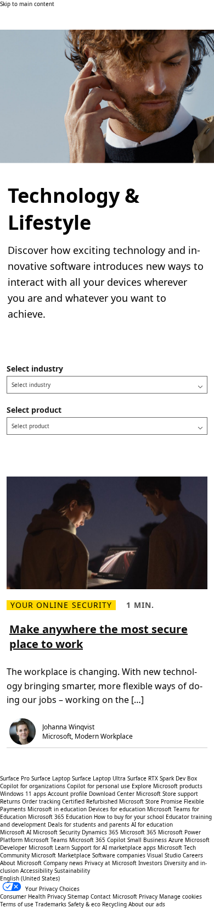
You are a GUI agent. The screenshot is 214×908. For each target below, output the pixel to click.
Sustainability (72, 870)
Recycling (114, 904)
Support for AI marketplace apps (113, 847)
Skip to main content (27, 4)
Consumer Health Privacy (33, 896)
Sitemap (78, 896)
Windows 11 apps (23, 794)
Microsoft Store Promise (150, 801)
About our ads (146, 904)
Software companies (118, 855)
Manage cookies (180, 896)
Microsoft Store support (167, 794)
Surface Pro (15, 778)
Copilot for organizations (32, 786)
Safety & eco (84, 904)
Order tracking (41, 801)
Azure (175, 840)
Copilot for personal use (98, 786)
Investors (150, 863)
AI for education (152, 824)
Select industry (35, 368)
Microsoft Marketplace (61, 855)
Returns (10, 801)
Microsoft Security (56, 832)
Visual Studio (164, 855)
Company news (63, 863)
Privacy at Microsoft (111, 863)
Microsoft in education (57, 809)
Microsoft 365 (138, 832)
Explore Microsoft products (167, 786)
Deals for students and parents (88, 824)
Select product (34, 410)
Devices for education (116, 809)
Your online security (61, 605)
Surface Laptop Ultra (99, 778)
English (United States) (30, 878)
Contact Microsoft (114, 896)
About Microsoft (21, 863)
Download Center (111, 794)
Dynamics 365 (100, 832)
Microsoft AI (15, 832)
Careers (193, 855)
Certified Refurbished (89, 801)
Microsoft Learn (49, 847)
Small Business (147, 840)
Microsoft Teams (45, 840)
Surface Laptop (50, 778)
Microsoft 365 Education (60, 817)
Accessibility (36, 870)
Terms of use (16, 904)
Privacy (149, 896)
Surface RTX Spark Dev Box (162, 778)
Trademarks (50, 904)
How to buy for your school (129, 817)
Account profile (67, 794)
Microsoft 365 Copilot (97, 840)
